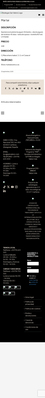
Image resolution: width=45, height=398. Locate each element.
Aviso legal (29, 297)
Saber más (33, 159)
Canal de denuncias (29, 321)
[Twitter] (8, 187)
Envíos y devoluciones (30, 314)
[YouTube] (12, 187)
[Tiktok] (4, 187)
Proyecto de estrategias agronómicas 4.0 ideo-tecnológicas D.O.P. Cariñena (32, 187)
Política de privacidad (29, 303)
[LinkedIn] (4, 191)
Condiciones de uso (31, 328)
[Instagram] (16, 187)
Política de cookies (32, 308)
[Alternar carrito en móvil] (39, 15)
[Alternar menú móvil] (43, 15)
